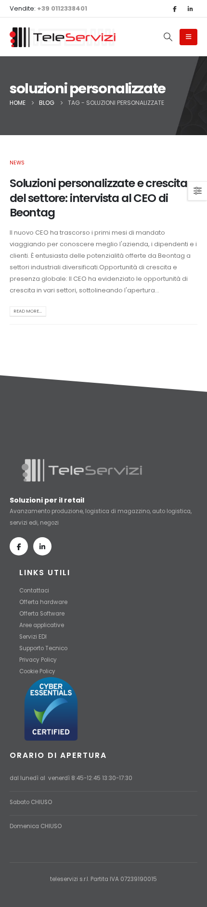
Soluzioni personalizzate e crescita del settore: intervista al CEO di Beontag (98, 197)
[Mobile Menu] (188, 37)
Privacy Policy (38, 660)
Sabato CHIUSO (31, 802)
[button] (168, 37)
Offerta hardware (43, 602)
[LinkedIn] (190, 8)
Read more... (27, 311)
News (17, 162)
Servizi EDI (33, 637)
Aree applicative (41, 625)
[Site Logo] (63, 37)
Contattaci (34, 590)
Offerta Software (42, 613)
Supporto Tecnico (43, 648)
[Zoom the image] (82, 462)
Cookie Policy (37, 671)
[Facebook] (174, 8)
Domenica (24, 826)
